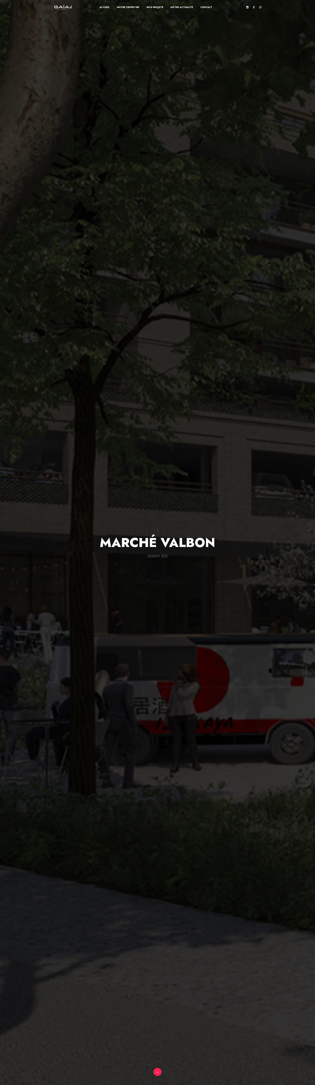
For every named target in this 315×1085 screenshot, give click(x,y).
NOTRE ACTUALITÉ (181, 7)
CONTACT (206, 7)
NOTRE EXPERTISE (128, 7)
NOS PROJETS (155, 7)
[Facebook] (253, 7)
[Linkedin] (247, 7)
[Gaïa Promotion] (63, 7)
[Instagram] (259, 7)
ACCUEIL (105, 7)
